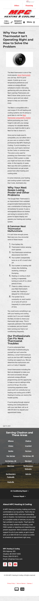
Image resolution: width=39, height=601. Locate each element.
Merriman (10, 466)
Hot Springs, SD (10, 461)
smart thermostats (23, 75)
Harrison (28, 451)
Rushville (11, 482)
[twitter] (10, 564)
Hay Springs (10, 456)
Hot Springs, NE (28, 456)
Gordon (10, 451)
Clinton (10, 446)
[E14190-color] (19, 10)
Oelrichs (28, 474)
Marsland (28, 461)
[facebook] (5, 564)
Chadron (28, 441)
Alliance (11, 441)
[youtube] (15, 564)
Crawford (28, 446)
